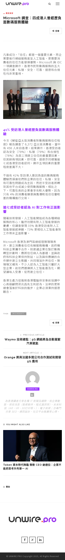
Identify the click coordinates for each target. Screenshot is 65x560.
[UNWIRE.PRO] (17, 3)
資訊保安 (9, 13)
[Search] (49, 4)
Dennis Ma (32, 389)
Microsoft (18, 313)
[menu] (57, 4)
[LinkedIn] (32, 395)
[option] (32, 450)
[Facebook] (24, 540)
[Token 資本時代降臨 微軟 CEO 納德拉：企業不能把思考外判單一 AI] (32, 445)
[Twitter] (32, 540)
